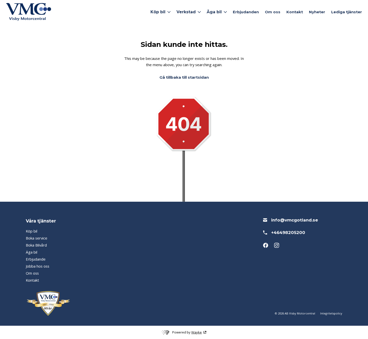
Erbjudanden (246, 12)
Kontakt (294, 12)
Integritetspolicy (331, 313)
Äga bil (31, 252)
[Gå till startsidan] (28, 12)
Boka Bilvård (36, 245)
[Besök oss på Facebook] (265, 245)
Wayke (196, 332)
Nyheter (317, 12)
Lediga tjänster (346, 12)
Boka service (36, 238)
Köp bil (31, 231)
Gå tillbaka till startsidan (184, 77)
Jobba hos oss (37, 266)
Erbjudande (36, 259)
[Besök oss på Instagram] (276, 245)
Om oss (272, 12)
